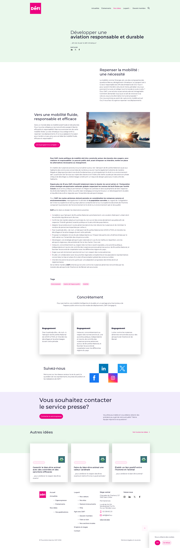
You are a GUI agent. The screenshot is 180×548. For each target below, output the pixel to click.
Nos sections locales (87, 523)
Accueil (52, 492)
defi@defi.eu (107, 515)
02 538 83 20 (107, 511)
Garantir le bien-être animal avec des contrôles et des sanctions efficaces (47, 469)
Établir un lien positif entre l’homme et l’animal (128, 468)
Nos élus (83, 500)
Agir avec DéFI (79, 512)
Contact (77, 531)
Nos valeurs (84, 497)
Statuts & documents (88, 504)
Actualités (95, 8)
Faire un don (84, 520)
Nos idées (117, 8)
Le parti (126, 8)
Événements (106, 8)
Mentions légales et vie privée (131, 540)
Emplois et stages (81, 527)
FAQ (81, 508)
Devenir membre (139, 8)
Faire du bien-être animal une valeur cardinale (89, 468)
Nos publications (61, 512)
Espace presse (61, 500)
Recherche (148, 8)
